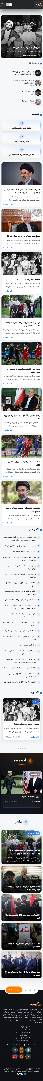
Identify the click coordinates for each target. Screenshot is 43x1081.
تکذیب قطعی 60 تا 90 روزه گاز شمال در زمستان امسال (21, 675)
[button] (22, 56)
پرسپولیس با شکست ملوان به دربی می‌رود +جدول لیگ (21, 567)
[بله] (15, 1050)
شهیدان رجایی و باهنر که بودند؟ (24, 551)
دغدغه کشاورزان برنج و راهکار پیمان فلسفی (20, 599)
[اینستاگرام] (15, 1056)
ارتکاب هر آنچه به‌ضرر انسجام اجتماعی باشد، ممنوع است (20, 592)
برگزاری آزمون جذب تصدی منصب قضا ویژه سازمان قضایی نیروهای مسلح (20, 607)
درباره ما (25, 1030)
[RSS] (21, 1056)
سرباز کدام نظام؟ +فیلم (27, 645)
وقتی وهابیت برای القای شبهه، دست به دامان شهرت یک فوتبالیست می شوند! (20, 661)
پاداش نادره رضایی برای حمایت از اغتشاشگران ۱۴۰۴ (19, 638)
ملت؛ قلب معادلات (27, 91)
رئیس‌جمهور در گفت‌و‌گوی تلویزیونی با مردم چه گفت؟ (20, 576)
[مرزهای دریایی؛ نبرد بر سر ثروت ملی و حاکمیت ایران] (38, 82)
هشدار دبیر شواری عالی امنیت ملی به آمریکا (20, 631)
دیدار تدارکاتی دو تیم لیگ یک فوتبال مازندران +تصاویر (19, 624)
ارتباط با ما (24, 1035)
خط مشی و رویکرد (21, 1032)
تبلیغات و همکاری (21, 1037)
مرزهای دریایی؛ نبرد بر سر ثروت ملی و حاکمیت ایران (20, 81)
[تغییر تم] (9, 4)
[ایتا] (21, 1050)
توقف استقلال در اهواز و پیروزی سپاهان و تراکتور (21, 584)
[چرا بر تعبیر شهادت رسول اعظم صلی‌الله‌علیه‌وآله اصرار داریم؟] (38, 73)
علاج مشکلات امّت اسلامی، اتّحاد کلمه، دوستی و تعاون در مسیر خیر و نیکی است (19, 539)
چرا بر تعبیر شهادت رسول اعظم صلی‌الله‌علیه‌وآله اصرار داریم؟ (23, 73)
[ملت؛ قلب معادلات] (38, 92)
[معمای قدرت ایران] (38, 102)
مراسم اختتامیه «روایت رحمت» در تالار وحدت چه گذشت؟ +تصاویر (19, 559)
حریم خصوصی (22, 1040)
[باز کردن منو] (2, 4)
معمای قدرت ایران (27, 101)
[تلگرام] (28, 1050)
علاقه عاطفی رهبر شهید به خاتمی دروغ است (20, 667)
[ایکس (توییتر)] (28, 1056)
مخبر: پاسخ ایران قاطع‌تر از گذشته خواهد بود (20, 682)
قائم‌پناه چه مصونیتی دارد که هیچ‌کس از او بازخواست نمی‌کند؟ (21, 615)
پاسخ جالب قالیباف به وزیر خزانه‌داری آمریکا (20, 545)
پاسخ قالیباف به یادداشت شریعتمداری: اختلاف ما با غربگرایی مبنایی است (19, 652)
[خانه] (38, 4)
